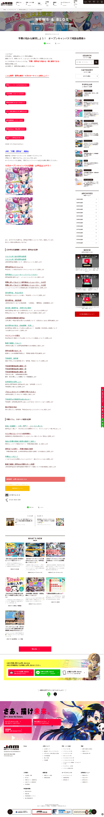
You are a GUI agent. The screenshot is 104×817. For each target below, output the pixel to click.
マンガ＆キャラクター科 (68, 757)
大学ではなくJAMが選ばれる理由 (51, 753)
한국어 (98, 2)
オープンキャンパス (67, 775)
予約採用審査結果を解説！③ (15, 372)
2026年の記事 (86, 199)
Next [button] (94, 811)
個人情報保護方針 (29, 798)
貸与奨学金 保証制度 (13, 300)
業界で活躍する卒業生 (87, 749)
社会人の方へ (85, 777)
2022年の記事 (86, 212)
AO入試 (26, 777)
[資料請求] (102, 407)
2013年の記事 (86, 242)
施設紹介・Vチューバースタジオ (51, 751)
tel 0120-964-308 (9, 754)
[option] (21, 811)
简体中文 (90, 2)
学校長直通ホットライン (30, 795)
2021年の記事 (86, 216)
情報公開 (27, 793)
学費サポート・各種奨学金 (31, 779)
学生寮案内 (27, 784)
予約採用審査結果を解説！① (15, 366)
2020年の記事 (86, 219)
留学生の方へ (85, 779)
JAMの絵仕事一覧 (86, 753)
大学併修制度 (47, 755)
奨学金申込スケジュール (14, 267)
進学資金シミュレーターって (15, 275)
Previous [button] (10, 811)
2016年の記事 (86, 232)
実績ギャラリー (85, 751)
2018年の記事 (86, 226)
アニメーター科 (66, 749)
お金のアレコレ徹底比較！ (31, 782)
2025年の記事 (86, 202)
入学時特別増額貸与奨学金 (15, 318)
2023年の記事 (86, 209)
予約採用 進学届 (11, 358)
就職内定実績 (47, 777)
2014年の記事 (86, 239)
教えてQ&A (46, 757)
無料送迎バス (66, 779)
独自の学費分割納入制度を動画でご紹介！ (20, 441)
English (85, 1)
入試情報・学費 (28, 775)
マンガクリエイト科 (67, 753)
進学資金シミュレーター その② (33, 285)
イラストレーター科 (67, 751)
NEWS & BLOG (28, 791)
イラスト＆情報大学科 (68, 768)
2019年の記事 (86, 222)
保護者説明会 (66, 777)
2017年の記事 (86, 229)
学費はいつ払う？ (11, 457)
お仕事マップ (47, 749)
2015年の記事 (86, 236)
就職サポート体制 (48, 775)
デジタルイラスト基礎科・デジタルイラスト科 (72, 763)
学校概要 (46, 760)
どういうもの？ (32, 275)
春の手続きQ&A (11, 407)
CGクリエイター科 (67, 755)
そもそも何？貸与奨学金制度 (15, 259)
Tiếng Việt (102, 2)
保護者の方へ (85, 782)
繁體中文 (94, 2)
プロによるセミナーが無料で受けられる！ (20, 392)
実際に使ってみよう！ (13, 282)
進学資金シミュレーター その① (33, 282)
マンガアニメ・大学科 (68, 766)
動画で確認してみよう (13, 343)
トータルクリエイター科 (68, 760)
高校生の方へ (85, 775)
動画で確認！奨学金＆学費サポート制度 (19, 464)
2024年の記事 (86, 206)
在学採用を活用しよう (13, 382)
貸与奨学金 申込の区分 (14, 293)
